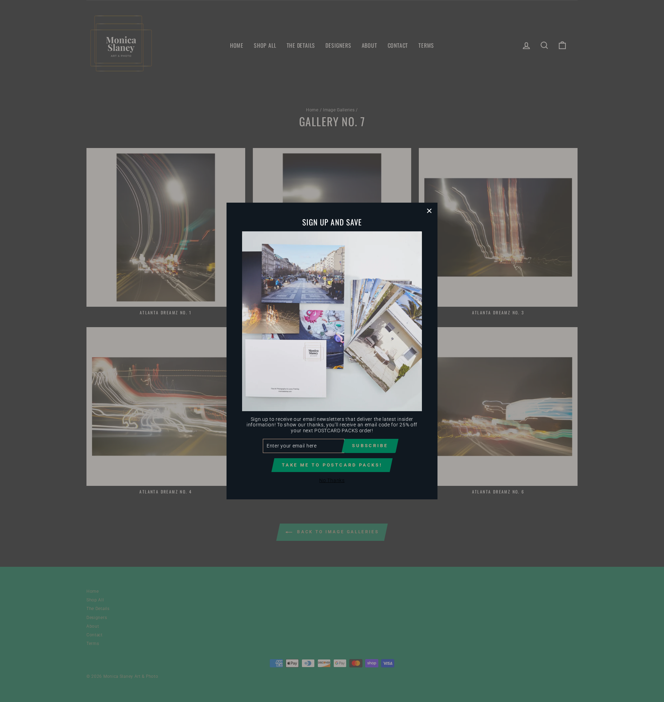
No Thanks (331, 480)
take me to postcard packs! (332, 465)
